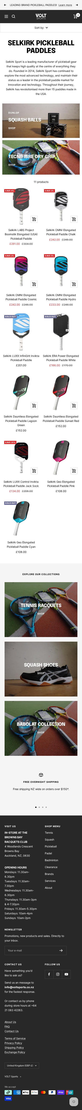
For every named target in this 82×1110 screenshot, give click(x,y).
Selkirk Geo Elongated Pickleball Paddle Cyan (21, 544)
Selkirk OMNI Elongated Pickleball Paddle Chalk (61, 232)
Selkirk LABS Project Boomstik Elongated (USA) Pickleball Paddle (21, 234)
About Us (10, 1022)
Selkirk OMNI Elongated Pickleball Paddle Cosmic (21, 297)
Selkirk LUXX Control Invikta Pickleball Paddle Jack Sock (21, 483)
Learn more (65, 5)
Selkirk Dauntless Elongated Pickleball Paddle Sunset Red (61, 418)
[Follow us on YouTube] (66, 974)
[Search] (13, 16)
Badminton (51, 860)
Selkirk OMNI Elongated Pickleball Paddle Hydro (61, 297)
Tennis (49, 832)
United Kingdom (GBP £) (20, 1065)
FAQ (7, 1026)
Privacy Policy (13, 1043)
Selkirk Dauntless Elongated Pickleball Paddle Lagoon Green (21, 421)
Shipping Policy (14, 1047)
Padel (48, 853)
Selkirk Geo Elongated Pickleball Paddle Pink (61, 483)
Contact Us (11, 1031)
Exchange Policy (15, 1052)
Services (50, 880)
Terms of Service (15, 1038)
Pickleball (51, 846)
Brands (49, 874)
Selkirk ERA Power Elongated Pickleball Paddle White (61, 358)
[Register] (61, 950)
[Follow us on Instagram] (57, 974)
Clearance (51, 867)
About (48, 887)
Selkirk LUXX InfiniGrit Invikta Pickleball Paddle (21, 358)
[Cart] (75, 16)
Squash (49, 839)
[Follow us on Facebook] (49, 974)
